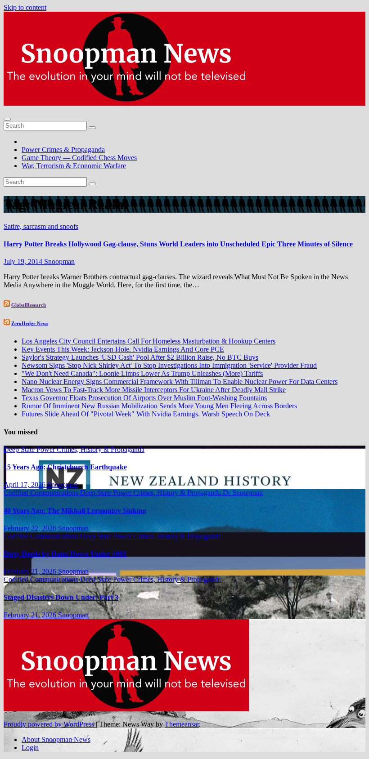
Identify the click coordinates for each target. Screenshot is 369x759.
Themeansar (182, 724)
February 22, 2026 (31, 528)
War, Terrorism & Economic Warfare (74, 166)
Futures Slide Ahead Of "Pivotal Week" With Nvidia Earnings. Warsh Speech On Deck (146, 414)
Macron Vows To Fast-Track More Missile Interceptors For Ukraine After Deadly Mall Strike (154, 389)
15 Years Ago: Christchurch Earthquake (65, 467)
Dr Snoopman (243, 492)
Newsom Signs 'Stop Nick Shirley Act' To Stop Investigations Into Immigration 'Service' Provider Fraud (169, 365)
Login (30, 747)
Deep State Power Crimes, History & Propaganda (74, 449)
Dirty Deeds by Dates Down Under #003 (65, 554)
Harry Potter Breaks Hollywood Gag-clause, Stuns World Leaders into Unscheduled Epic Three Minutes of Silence (178, 244)
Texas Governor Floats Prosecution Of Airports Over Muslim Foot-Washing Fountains (144, 398)
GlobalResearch (28, 305)
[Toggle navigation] (7, 119)
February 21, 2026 (31, 571)
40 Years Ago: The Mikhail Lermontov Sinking (75, 510)
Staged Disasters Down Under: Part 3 (61, 597)
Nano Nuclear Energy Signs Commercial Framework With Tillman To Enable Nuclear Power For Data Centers (180, 381)
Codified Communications (42, 492)
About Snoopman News (56, 739)
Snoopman (59, 261)
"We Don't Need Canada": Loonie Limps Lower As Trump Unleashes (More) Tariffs (142, 373)
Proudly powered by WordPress (50, 724)
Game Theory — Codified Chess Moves (79, 157)
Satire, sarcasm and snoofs (41, 226)
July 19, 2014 (24, 261)
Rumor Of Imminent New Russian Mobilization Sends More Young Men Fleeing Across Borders (159, 406)
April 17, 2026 (25, 484)
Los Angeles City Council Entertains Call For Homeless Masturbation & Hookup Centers (148, 341)
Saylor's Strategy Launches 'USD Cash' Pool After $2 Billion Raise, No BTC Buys (140, 357)
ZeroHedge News (29, 323)
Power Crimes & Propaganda (63, 149)
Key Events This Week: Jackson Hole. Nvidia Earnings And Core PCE (123, 349)
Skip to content (25, 7)
